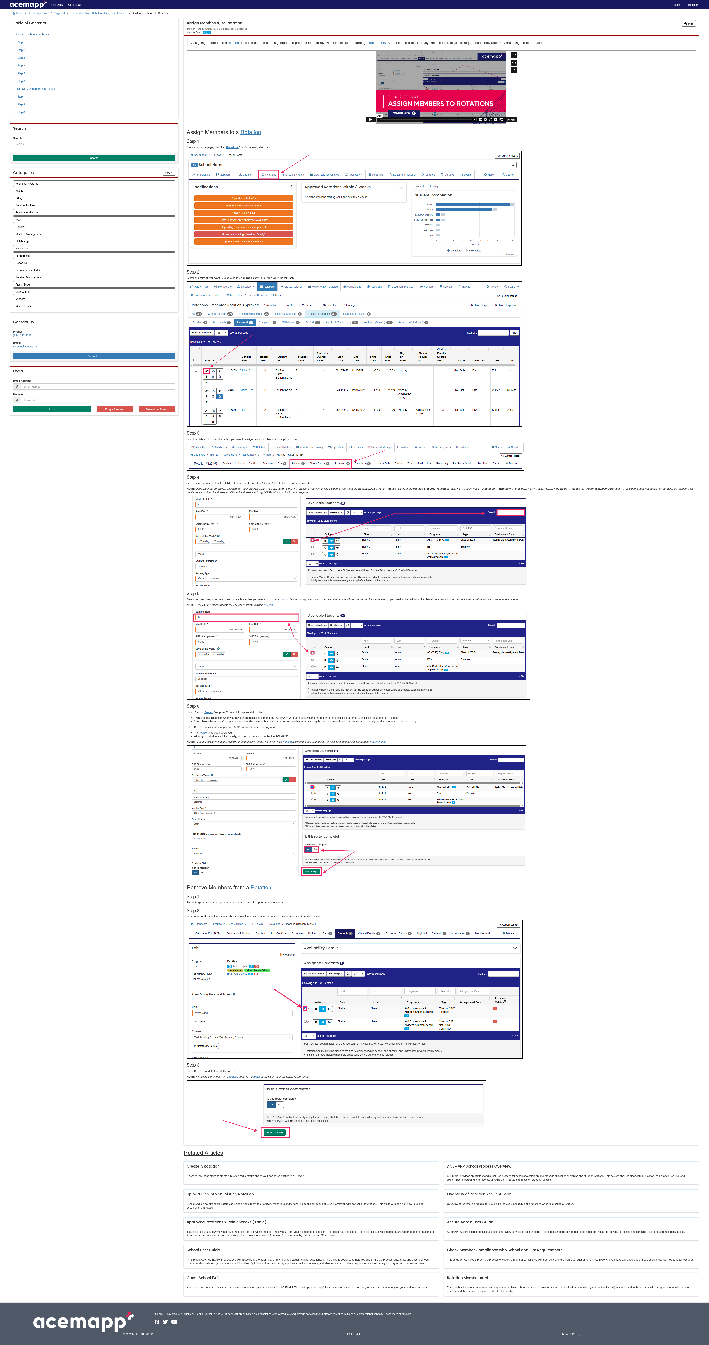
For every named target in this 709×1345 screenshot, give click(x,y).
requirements (376, 42)
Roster (208, 712)
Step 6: (21, 81)
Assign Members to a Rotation (33, 34)
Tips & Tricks (23, 284)
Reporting (21, 263)
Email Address (22, 380)
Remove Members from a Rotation (36, 88)
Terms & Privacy (571, 1334)
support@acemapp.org (26, 346)
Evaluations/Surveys (27, 212)
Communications (25, 205)
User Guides (23, 291)
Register (693, 4)
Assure (20, 191)
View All (170, 172)
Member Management (29, 234)
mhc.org (406, 1314)
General (20, 227)
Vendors (20, 299)
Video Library (23, 306)
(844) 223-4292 (22, 335)
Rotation (250, 132)
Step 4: (21, 65)
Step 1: (21, 42)
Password (19, 394)
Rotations (232, 147)
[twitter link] (165, 1323)
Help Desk (57, 4)
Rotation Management (29, 277)
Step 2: (21, 50)
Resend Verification (157, 409)
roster (256, 1076)
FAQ (18, 219)
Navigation (22, 248)
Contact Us (74, 4)
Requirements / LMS (28, 270)
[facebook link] (157, 1323)
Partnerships (23, 255)
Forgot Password (115, 409)
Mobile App (22, 241)
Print (690, 23)
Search (17, 138)
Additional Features (27, 183)
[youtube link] (174, 1323)
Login (677, 4)
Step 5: (21, 73)
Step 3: (21, 57)
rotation (233, 42)
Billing (19, 198)
